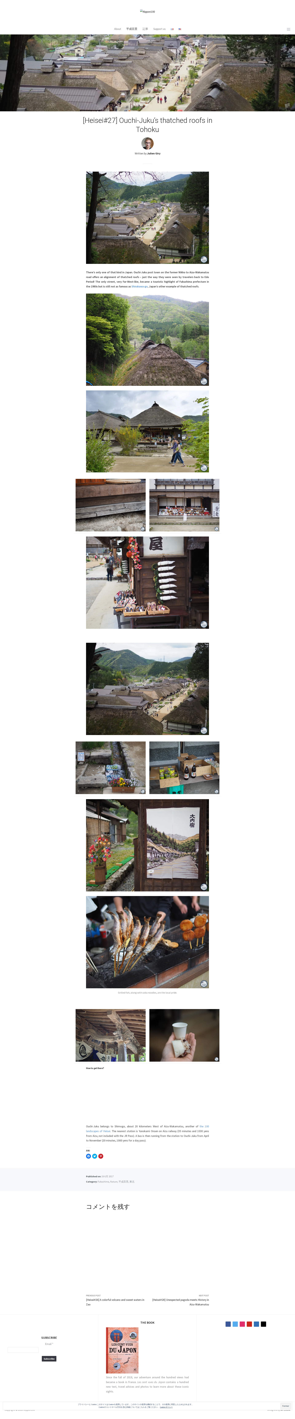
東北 (132, 1181)
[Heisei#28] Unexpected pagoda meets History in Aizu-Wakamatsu (180, 1302)
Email (49, 1343)
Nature (114, 1181)
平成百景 (131, 29)
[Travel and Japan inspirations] (147, 11)
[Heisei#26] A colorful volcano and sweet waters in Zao (115, 1302)
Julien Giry (153, 153)
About (117, 29)
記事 (145, 29)
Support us (159, 29)
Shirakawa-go (140, 286)
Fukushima (103, 1181)
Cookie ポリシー (166, 1407)
